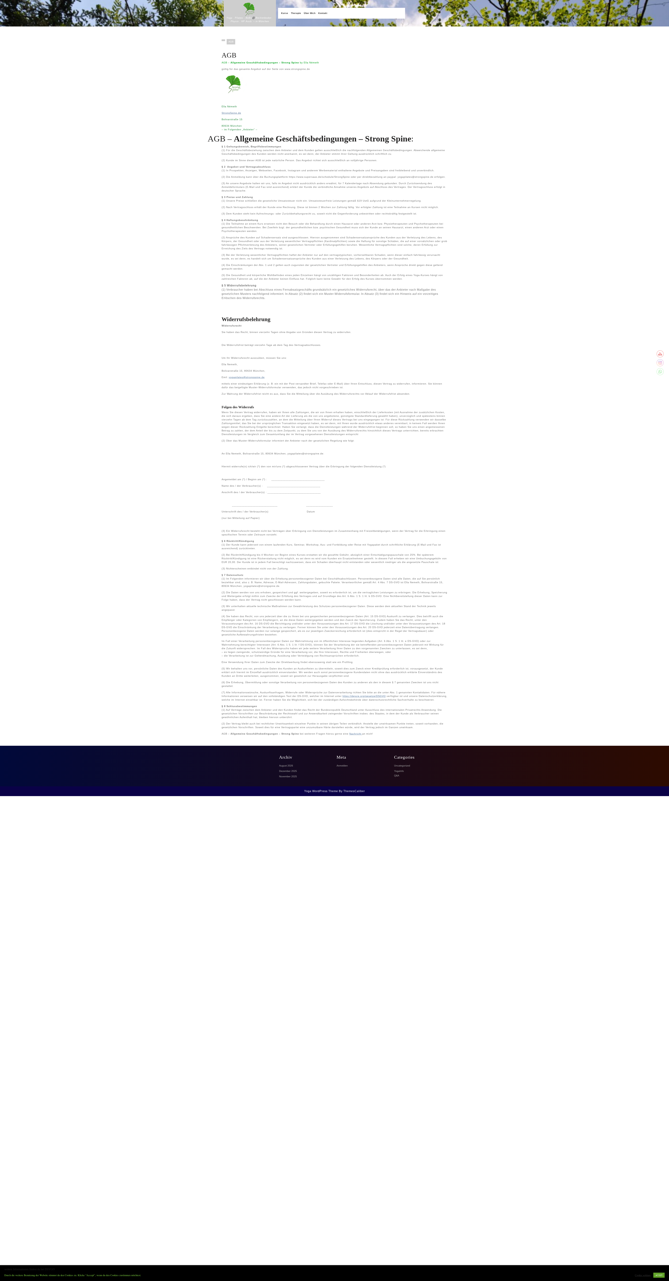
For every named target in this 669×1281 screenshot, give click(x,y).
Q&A (396, 775)
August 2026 (286, 765)
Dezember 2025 (288, 771)
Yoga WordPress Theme (321, 791)
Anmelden (342, 765)
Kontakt (322, 13)
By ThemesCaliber (352, 791)
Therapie (296, 13)
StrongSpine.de (231, 113)
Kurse (284, 13)
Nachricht (355, 733)
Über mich (310, 13)
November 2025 (288, 776)
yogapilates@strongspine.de (247, 377)
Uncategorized (402, 765)
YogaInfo (399, 771)
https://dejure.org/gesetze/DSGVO (364, 696)
